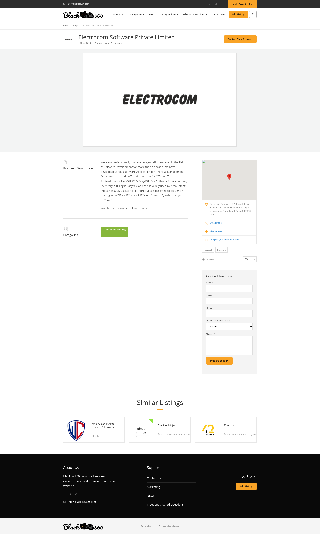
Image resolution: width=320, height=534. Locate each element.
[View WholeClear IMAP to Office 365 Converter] (76, 429)
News (152, 14)
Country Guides (167, 14)
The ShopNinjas (167, 425)
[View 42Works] (208, 429)
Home (65, 25)
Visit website (216, 231)
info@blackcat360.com (82, 502)
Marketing (153, 487)
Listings (75, 25)
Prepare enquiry (219, 360)
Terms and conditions (169, 526)
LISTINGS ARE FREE (242, 3)
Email (209, 295)
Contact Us (154, 478)
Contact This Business (240, 39)
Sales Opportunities (194, 14)
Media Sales (218, 14)
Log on (252, 476)
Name (209, 282)
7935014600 (216, 222)
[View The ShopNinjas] (142, 429)
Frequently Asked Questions (165, 504)
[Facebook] (216, 3)
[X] (222, 3)
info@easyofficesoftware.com (224, 239)
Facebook (208, 250)
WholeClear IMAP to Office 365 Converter (104, 425)
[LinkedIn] (210, 3)
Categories (136, 14)
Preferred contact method (218, 320)
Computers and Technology (114, 229)
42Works (229, 425)
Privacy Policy (147, 526)
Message (210, 334)
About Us (118, 14)
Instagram (221, 250)
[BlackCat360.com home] (83, 14)
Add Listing (238, 14)
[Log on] (253, 14)
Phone (209, 308)
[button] (229, 177)
